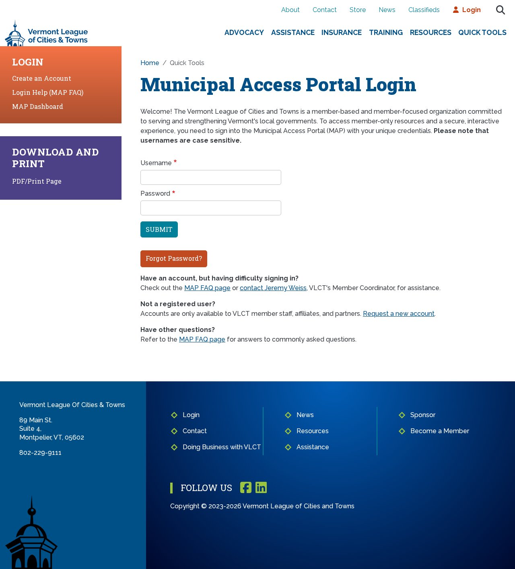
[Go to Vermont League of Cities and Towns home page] (46, 23)
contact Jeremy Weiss (273, 288)
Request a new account (399, 313)
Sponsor (422, 415)
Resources (430, 32)
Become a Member (439, 431)
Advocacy (244, 32)
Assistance (293, 32)
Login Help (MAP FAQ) (47, 92)
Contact (325, 10)
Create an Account (41, 78)
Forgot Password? (174, 258)
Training (386, 32)
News (387, 10)
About (290, 10)
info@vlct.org (39, 461)
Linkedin (261, 488)
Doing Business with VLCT (222, 447)
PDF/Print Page (37, 181)
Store (358, 10)
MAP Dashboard (37, 106)
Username (156, 163)
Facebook (245, 488)
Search (500, 10)
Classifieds (424, 10)
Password (155, 193)
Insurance (341, 32)
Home (149, 63)
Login (471, 10)
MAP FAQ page (207, 288)
